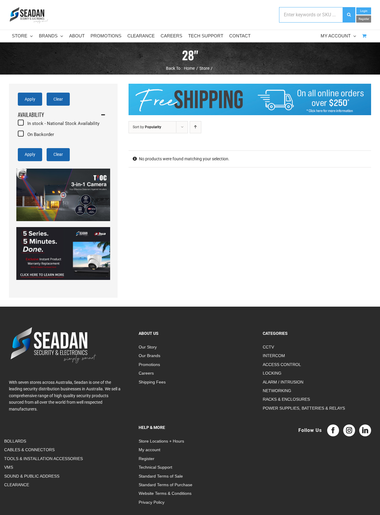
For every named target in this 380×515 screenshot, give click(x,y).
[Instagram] (349, 430)
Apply (30, 99)
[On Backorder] (21, 134)
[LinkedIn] (365, 430)
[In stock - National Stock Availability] (21, 123)
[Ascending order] (195, 127)
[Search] (349, 14)
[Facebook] (333, 430)
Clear (58, 99)
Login (364, 10)
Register (364, 18)
